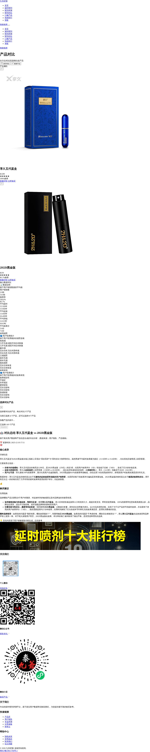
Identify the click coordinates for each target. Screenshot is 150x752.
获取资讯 (4, 634)
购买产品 (4, 697)
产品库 (7, 717)
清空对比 (6, 64)
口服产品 (8, 15)
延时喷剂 (8, 8)
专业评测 (8, 722)
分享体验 (8, 724)
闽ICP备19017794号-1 (9, 751)
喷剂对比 (8, 13)
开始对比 (4, 427)
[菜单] (9, 25)
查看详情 (4, 181)
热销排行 (8, 18)
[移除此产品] (2, 69)
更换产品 (17, 64)
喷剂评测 (8, 10)
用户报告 (8, 719)
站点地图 (8, 744)
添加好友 (4, 588)
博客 (6, 20)
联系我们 (8, 741)
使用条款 (8, 739)
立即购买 (11, 181)
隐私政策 (8, 736)
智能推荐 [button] (4, 25)
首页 (6, 5)
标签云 (7, 727)
